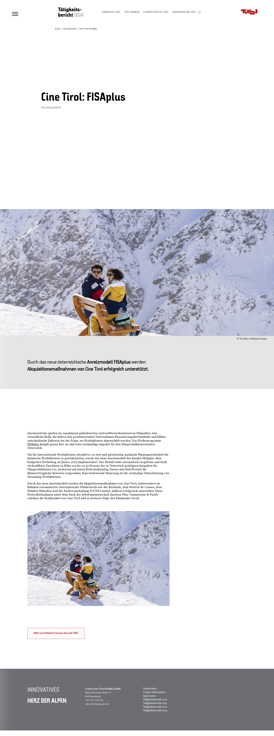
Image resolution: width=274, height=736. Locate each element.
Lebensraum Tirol (111, 12)
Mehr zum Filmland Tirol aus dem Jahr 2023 (56, 633)
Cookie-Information (154, 692)
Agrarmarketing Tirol (184, 12)
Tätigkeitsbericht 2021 (155, 703)
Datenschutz (150, 688)
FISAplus (33, 444)
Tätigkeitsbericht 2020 (155, 699)
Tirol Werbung (132, 12)
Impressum (149, 695)
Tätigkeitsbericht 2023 (155, 710)
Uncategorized (51, 107)
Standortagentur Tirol (156, 12)
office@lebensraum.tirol (97, 703)
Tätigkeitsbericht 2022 (155, 706)
